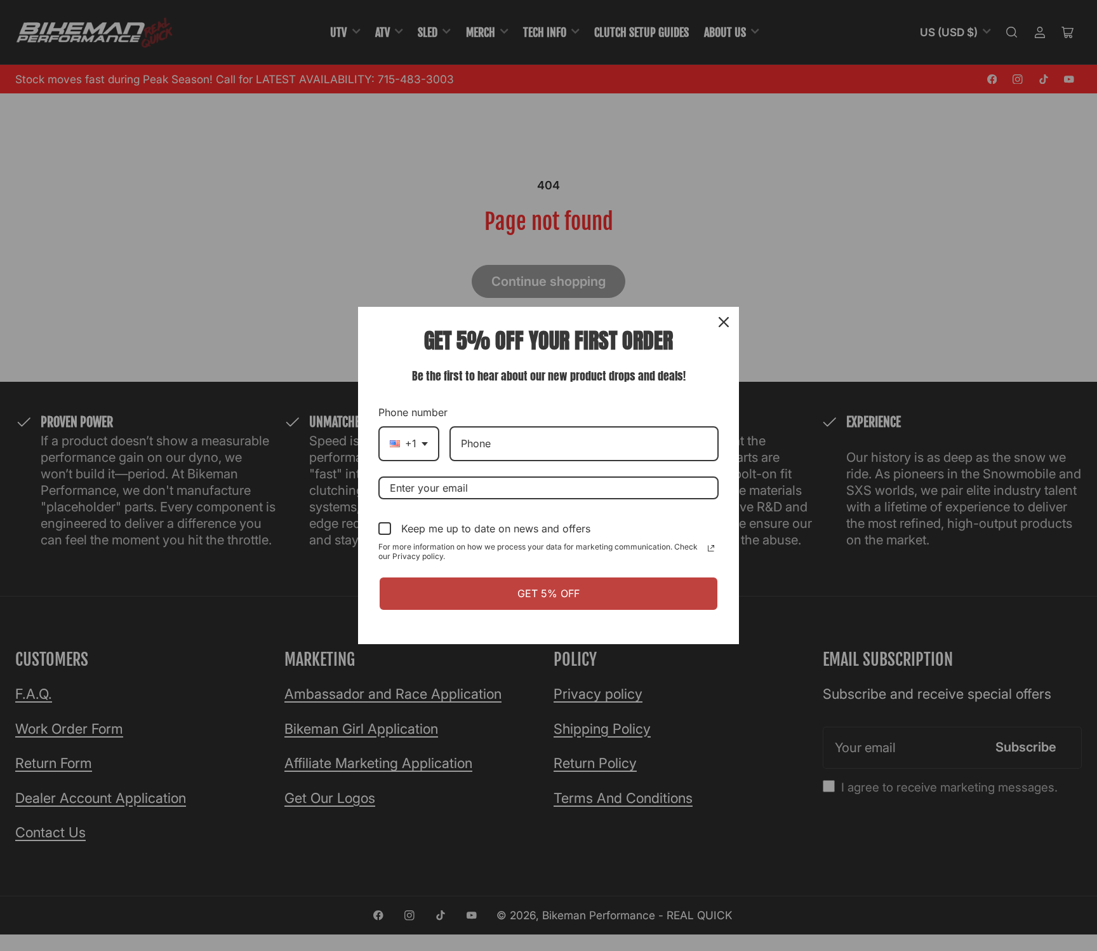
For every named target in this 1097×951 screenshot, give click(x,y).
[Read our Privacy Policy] (711, 548)
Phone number (413, 412)
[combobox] (408, 443)
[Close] (723, 322)
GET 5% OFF (548, 593)
